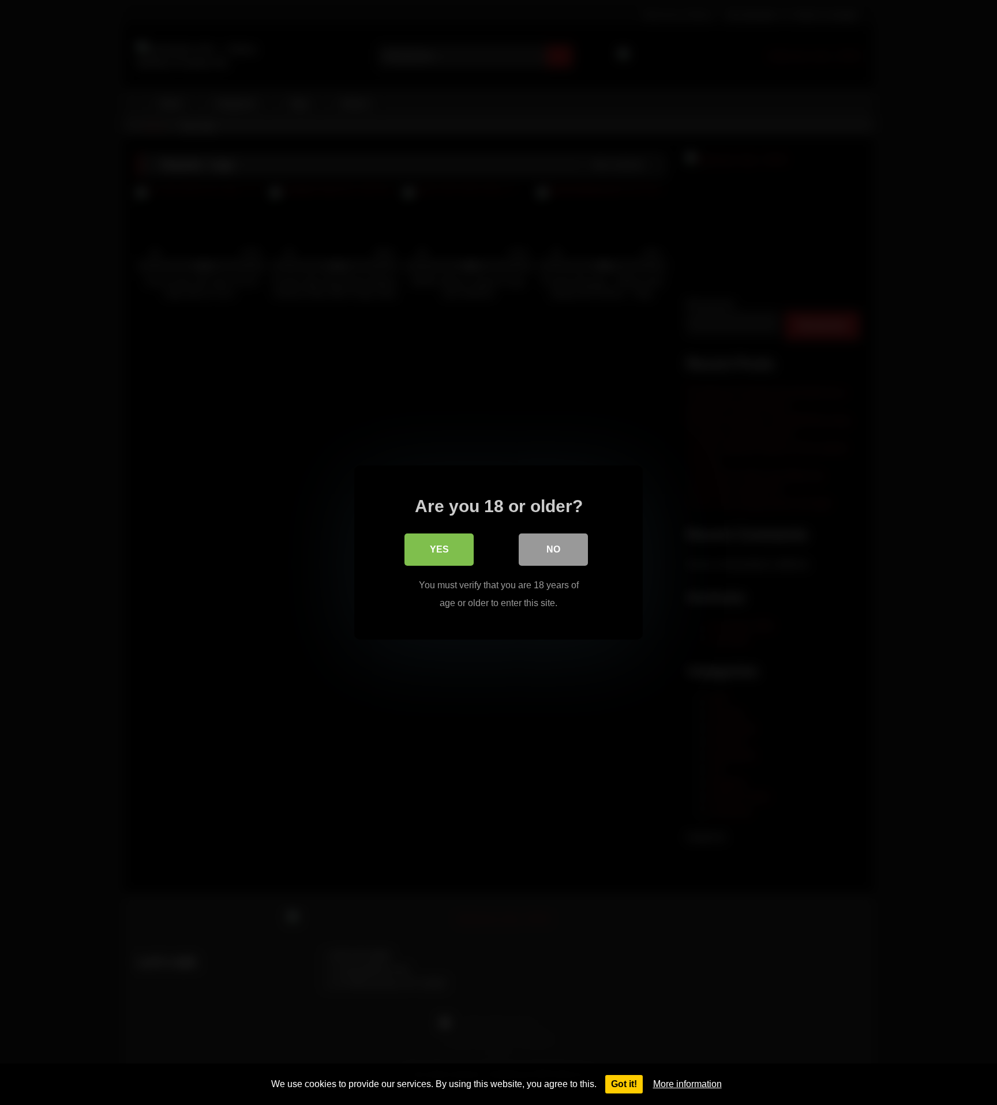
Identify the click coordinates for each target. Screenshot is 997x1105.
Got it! (624, 1084)
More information (687, 1084)
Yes (439, 549)
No (553, 549)
